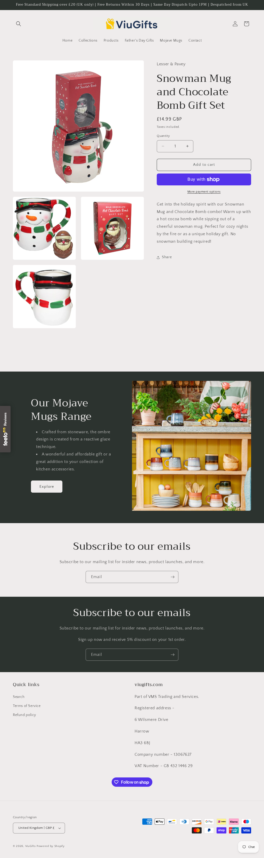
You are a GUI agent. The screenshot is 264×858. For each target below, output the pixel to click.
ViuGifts (30, 846)
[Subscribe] (172, 577)
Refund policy (24, 715)
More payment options (204, 191)
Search (19, 697)
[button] (18, 23)
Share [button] (167, 257)
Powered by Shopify (51, 846)
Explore (46, 486)
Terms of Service (27, 706)
